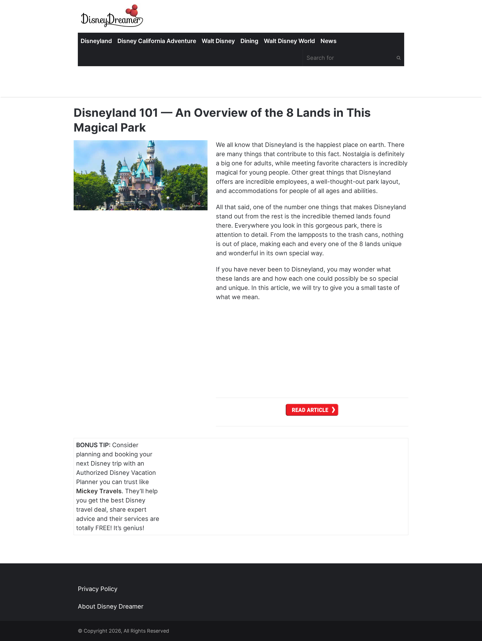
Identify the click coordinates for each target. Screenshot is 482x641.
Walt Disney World (289, 40)
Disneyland (96, 40)
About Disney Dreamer (110, 606)
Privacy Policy (97, 588)
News (328, 40)
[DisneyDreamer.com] (113, 18)
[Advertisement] (364, 481)
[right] (312, 411)
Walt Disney (218, 40)
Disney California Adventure (156, 40)
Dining (249, 40)
